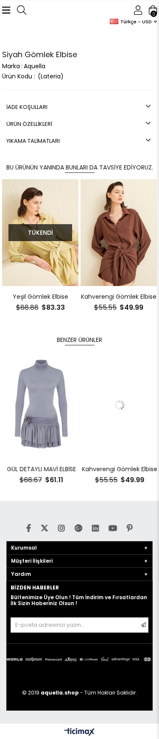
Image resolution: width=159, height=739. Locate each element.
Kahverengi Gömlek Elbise (63, 296)
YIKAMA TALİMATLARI (33, 141)
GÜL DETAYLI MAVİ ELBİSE (40, 469)
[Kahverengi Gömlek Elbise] (63, 232)
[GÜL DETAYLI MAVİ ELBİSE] (40, 405)
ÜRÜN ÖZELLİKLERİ (29, 124)
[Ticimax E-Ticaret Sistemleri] (79, 732)
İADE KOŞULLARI (26, 107)
